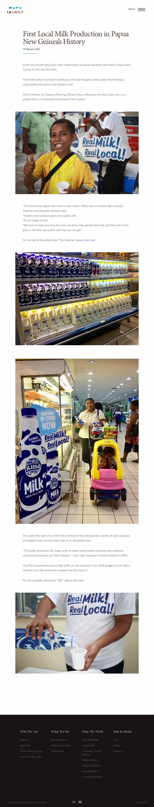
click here (89, 240)
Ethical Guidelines (90, 771)
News (116, 740)
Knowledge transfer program (92, 753)
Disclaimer (42, 802)
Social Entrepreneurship (31, 751)
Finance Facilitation (91, 766)
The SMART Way (90, 740)
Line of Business (59, 740)
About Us (24, 740)
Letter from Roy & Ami (31, 757)
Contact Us (119, 751)
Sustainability (88, 746)
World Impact (57, 751)
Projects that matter (61, 746)
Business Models (90, 760)
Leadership (25, 746)
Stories (117, 746)
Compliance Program (92, 777)
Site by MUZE (141, 802)
